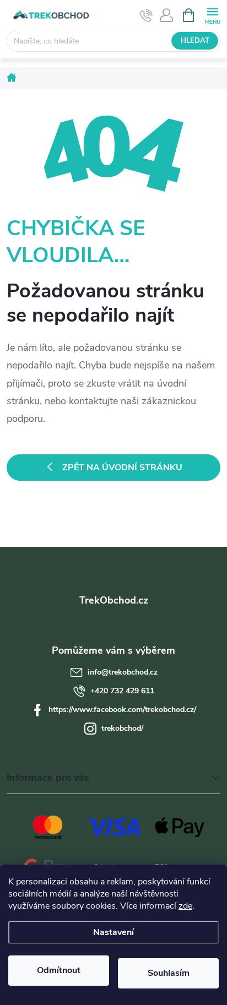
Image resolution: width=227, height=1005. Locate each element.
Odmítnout (58, 970)
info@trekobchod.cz (123, 672)
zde (185, 906)
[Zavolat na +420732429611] (146, 15)
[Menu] (212, 14)
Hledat (195, 41)
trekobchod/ (122, 728)
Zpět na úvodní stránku (122, 467)
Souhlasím (169, 973)
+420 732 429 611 (122, 691)
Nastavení (113, 932)
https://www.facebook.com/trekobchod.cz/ (122, 709)
